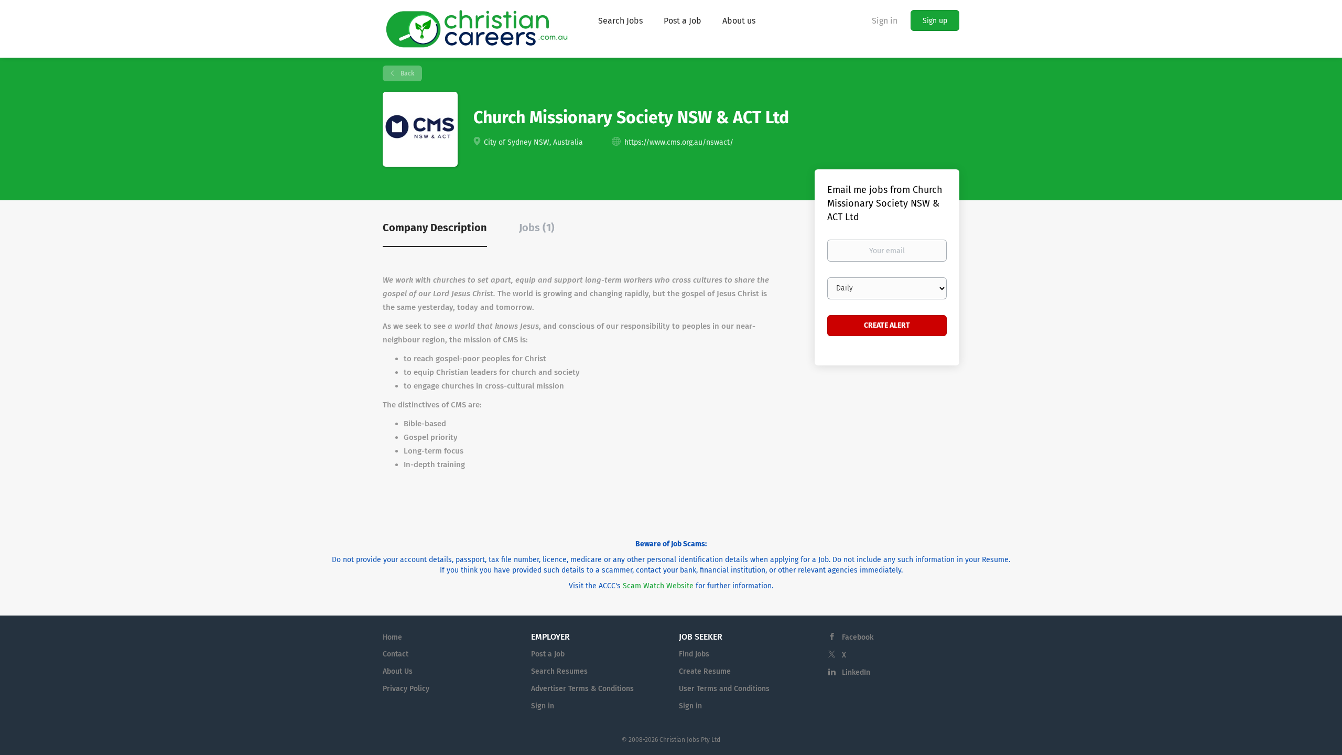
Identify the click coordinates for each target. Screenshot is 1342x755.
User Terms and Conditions (724, 688)
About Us (398, 671)
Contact (395, 654)
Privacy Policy (406, 688)
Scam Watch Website (658, 585)
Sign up (935, 20)
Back (406, 73)
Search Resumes (559, 671)
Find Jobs (694, 654)
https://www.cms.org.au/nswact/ (678, 142)
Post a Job (548, 654)
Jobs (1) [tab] (537, 227)
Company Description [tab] (435, 227)
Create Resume (705, 671)
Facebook (857, 637)
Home (392, 637)
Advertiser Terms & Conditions (582, 688)
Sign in (884, 21)
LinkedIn (856, 672)
